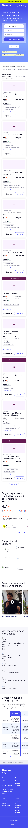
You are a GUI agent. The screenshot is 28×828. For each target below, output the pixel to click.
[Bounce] (6, 5)
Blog (3, 783)
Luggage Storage (12, 762)
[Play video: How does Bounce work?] (12, 602)
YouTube (17, 812)
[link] (21, 5)
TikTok (17, 808)
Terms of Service (6, 801)
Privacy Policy (5, 803)
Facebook (18, 801)
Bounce (4, 762)
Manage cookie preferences (6, 806)
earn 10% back (18, 1)
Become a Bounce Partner (7, 786)
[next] (24, 532)
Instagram (18, 805)
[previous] (19, 532)
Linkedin (17, 810)
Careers (4, 793)
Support (17, 783)
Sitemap (17, 785)
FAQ (16, 781)
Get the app (5, 781)
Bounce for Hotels (7, 791)
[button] (14, 39)
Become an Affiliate (7, 789)
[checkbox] (9, 69)
